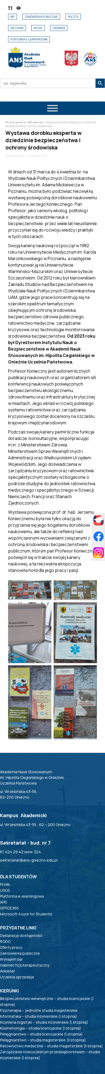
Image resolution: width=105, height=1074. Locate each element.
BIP (12, 17)
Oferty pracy (11, 947)
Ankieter (7, 971)
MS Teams (16, 28)
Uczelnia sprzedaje (17, 976)
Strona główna (15, 122)
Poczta (73, 17)
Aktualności (36, 122)
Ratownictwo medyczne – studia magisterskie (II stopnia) (51, 1045)
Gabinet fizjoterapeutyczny (24, 965)
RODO (5, 941)
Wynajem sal (11, 959)
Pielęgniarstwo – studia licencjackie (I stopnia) (41, 1034)
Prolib (5, 884)
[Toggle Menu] (52, 108)
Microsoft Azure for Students (26, 913)
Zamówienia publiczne (41, 17)
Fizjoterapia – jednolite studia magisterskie (39, 1010)
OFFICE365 (9, 908)
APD (3, 902)
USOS (5, 890)
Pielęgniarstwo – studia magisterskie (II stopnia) (43, 1039)
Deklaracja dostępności (21, 935)
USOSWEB (58, 28)
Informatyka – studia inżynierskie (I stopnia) (38, 1016)
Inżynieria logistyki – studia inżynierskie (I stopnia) (44, 1022)
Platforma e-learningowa (28, 39)
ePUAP (38, 28)
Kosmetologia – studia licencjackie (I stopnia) (40, 1028)
